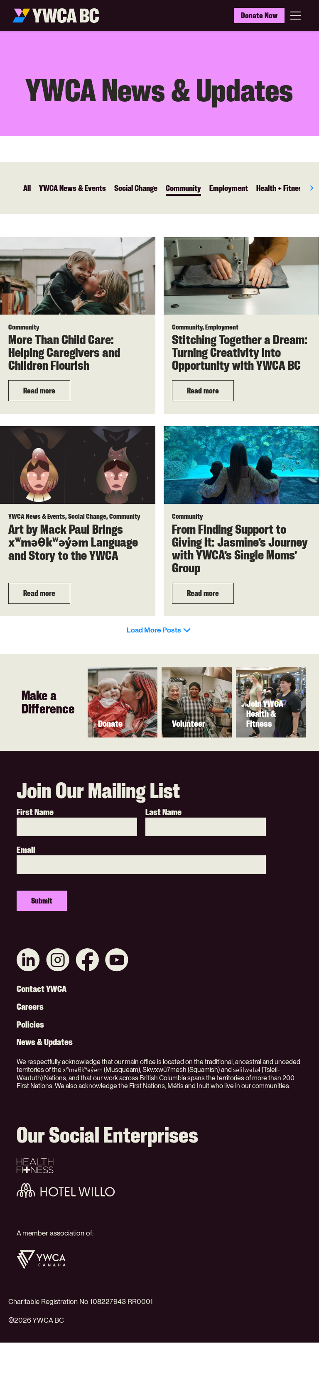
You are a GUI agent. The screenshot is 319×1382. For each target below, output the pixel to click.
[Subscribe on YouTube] (116, 960)
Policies (30, 1024)
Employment (228, 188)
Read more (39, 390)
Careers (30, 1006)
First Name (35, 812)
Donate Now (259, 15)
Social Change (135, 188)
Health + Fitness (281, 188)
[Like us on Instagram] (57, 960)
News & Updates (45, 1042)
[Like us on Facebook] (87, 960)
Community (183, 188)
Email (26, 850)
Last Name (163, 812)
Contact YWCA (41, 989)
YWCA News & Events (72, 188)
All (27, 188)
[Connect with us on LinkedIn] (28, 960)
